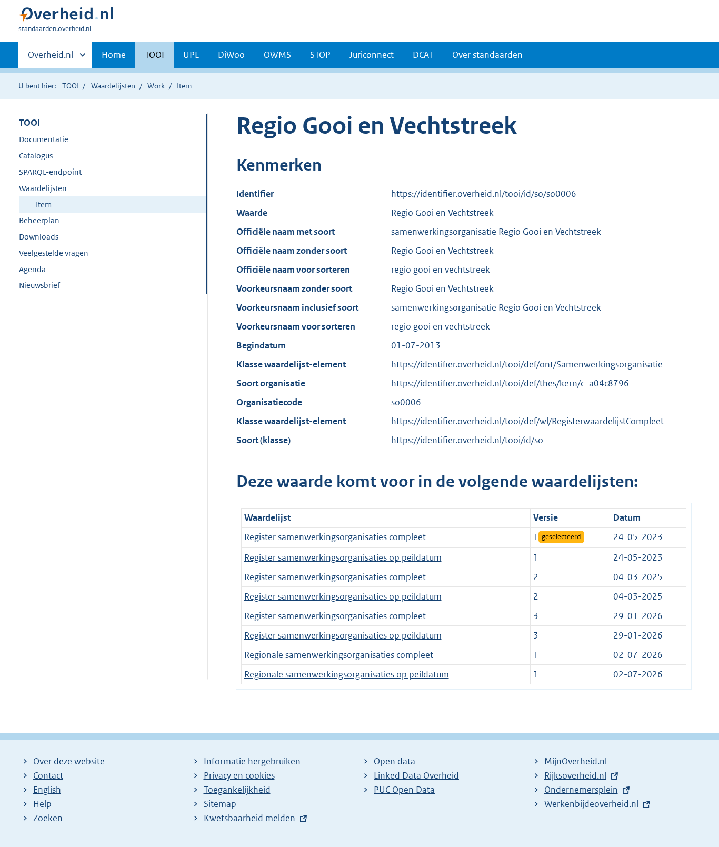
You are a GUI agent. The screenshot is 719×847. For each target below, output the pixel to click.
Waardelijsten (113, 86)
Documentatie (43, 139)
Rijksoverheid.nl (575, 775)
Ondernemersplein (581, 789)
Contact (48, 775)
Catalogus (36, 156)
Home (114, 55)
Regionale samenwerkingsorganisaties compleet (338, 655)
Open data (394, 761)
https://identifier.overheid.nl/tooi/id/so (467, 440)
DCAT (423, 55)
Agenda (32, 269)
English (47, 789)
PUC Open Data (404, 789)
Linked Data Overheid (416, 775)
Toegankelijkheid (237, 789)
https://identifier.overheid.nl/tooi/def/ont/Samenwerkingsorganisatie (527, 364)
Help (42, 804)
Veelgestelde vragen (53, 253)
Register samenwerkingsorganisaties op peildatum (343, 557)
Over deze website (69, 761)
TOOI (154, 55)
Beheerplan (39, 220)
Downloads (38, 237)
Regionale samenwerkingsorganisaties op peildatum (346, 674)
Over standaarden (487, 55)
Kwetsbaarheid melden (249, 818)
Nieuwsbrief (39, 285)
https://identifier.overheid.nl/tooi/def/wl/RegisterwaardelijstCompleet (527, 421)
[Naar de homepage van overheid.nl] (65, 16)
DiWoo (231, 55)
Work (156, 86)
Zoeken (48, 818)
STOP (320, 55)
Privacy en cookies (239, 775)
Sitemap (220, 804)
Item (44, 205)
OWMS (277, 55)
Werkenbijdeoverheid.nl (591, 804)
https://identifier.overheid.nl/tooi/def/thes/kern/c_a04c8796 (510, 383)
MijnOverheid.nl (575, 761)
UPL (191, 55)
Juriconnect (371, 55)
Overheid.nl (50, 58)
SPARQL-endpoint (50, 172)
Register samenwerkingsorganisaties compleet (335, 537)
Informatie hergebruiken (252, 761)
